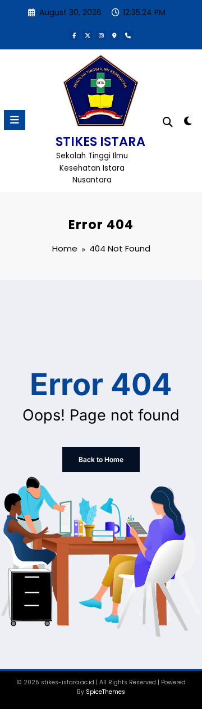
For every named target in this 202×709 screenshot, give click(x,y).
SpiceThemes (105, 692)
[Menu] (14, 120)
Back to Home (101, 459)
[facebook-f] (74, 35)
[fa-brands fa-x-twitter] (87, 35)
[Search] (168, 122)
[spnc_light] (188, 123)
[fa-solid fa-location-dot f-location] (114, 35)
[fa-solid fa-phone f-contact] (128, 35)
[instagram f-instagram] (101, 35)
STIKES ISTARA (100, 141)
